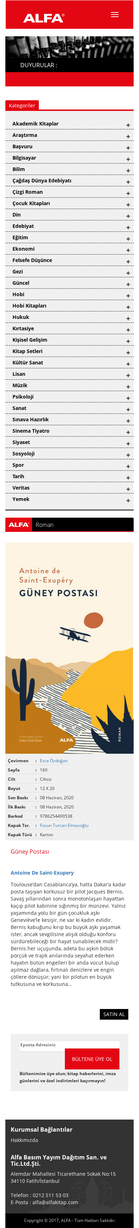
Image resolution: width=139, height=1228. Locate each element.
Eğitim (20, 237)
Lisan (18, 373)
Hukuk (20, 317)
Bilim (18, 169)
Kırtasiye (23, 328)
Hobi (18, 294)
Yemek (21, 499)
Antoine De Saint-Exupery (42, 872)
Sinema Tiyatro (31, 430)
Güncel (20, 282)
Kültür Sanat (27, 362)
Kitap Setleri (27, 351)
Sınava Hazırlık (30, 419)
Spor (18, 464)
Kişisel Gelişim (29, 339)
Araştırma (24, 135)
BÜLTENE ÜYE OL (92, 1059)
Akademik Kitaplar (35, 123)
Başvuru (22, 146)
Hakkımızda (24, 1140)
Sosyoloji (23, 453)
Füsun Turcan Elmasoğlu (64, 825)
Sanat (19, 408)
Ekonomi (23, 248)
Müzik (19, 385)
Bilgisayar (24, 157)
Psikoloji (23, 396)
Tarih (18, 476)
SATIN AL (114, 1014)
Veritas (21, 487)
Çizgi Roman (27, 191)
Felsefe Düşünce (32, 260)
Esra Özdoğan (54, 761)
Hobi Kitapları (29, 305)
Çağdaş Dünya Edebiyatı (41, 180)
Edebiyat (23, 226)
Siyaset (21, 442)
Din (16, 214)
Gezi (17, 271)
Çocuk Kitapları (31, 203)
